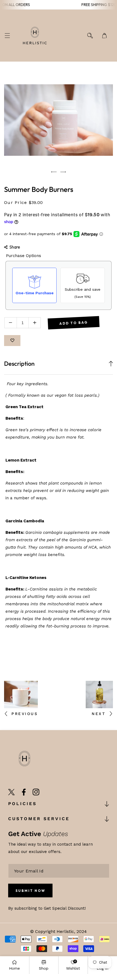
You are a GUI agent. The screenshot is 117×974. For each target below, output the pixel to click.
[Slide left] (54, 172)
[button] (7, 36)
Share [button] (14, 247)
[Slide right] (63, 172)
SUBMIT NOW (30, 891)
